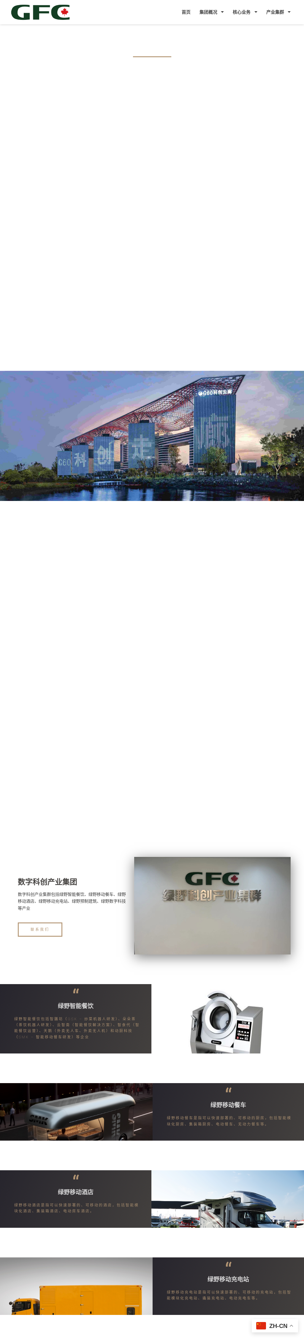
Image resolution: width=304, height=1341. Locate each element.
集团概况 (208, 12)
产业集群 (275, 12)
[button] (40, 929)
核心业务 (242, 12)
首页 (186, 12)
